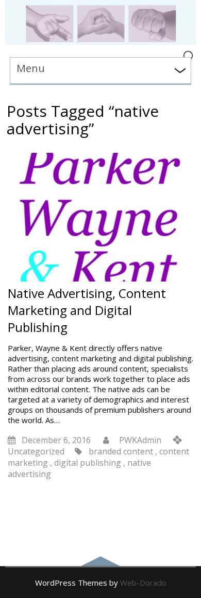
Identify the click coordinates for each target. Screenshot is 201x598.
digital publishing (87, 462)
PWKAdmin (140, 440)
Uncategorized (36, 451)
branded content (121, 451)
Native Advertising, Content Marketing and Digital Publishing (87, 310)
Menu (30, 68)
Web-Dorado (143, 582)
